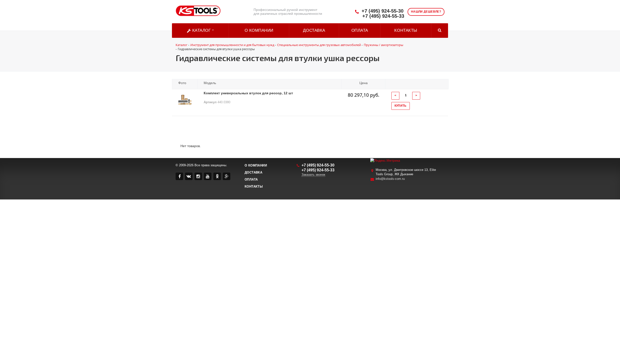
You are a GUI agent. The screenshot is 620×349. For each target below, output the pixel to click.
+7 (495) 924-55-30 (382, 11)
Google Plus (226, 176)
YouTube (207, 176)
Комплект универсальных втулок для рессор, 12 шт (248, 93)
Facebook (179, 176)
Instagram (198, 176)
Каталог (201, 30)
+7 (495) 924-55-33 (383, 16)
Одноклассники (217, 176)
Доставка (314, 30)
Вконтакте (189, 176)
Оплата (359, 30)
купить (401, 105)
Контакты (405, 30)
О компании (259, 30)
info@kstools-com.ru (390, 179)
